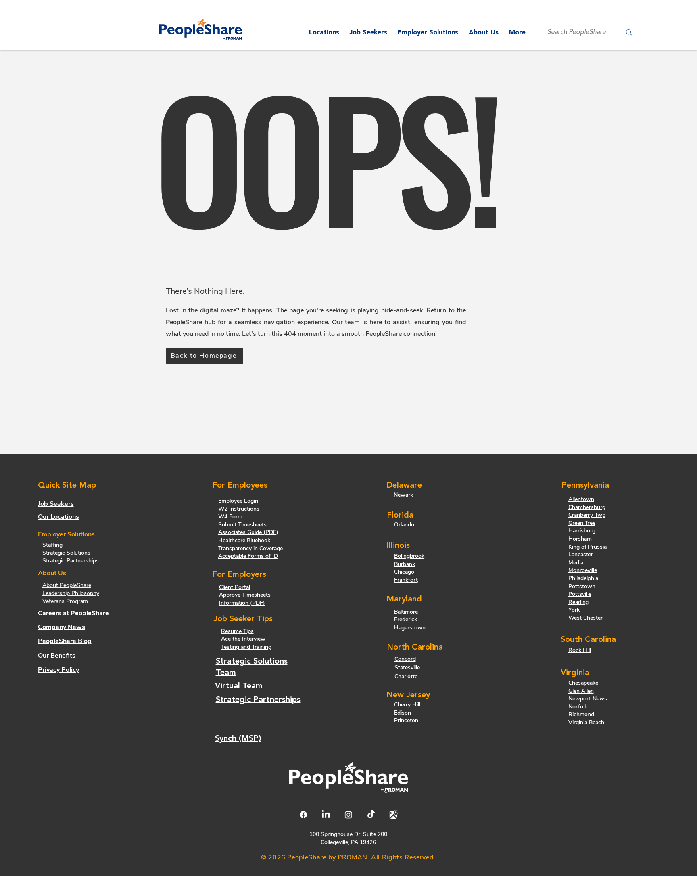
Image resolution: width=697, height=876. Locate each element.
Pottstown (581, 586)
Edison (402, 713)
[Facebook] (303, 814)
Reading (578, 602)
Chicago (404, 572)
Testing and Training (246, 647)
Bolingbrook (409, 556)
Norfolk (577, 706)
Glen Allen (581, 691)
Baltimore (406, 612)
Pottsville (579, 594)
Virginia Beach (586, 722)
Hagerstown (410, 627)
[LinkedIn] (326, 814)
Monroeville (582, 570)
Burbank (404, 564)
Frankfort (406, 580)
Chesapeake (583, 683)
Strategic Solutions (66, 553)
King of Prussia (587, 547)
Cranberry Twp (586, 515)
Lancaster (580, 554)
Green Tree (581, 523)
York (574, 610)
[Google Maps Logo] (394, 814)
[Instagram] (348, 814)
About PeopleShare (66, 585)
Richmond (581, 714)
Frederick (405, 619)
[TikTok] (371, 814)
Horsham (580, 539)
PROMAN (352, 857)
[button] (427, 29)
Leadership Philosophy (70, 593)
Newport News (587, 698)
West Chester (585, 618)
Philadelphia (583, 578)
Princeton (406, 720)
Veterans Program (65, 601)
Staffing (52, 545)
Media (575, 562)
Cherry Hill (407, 704)
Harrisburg (581, 530)
